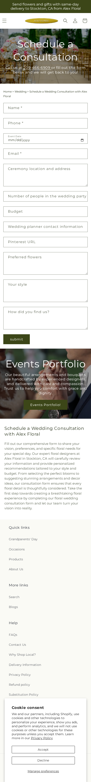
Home (7, 91)
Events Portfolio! (45, 405)
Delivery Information (25, 665)
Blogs (13, 607)
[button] (65, 21)
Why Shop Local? (22, 655)
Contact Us (17, 645)
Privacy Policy (42, 738)
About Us (16, 569)
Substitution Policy (23, 695)
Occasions (17, 549)
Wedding (21, 91)
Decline (43, 760)
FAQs (13, 635)
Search (14, 597)
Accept (43, 750)
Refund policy (19, 685)
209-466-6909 (37, 68)
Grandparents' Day (23, 539)
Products (16, 559)
